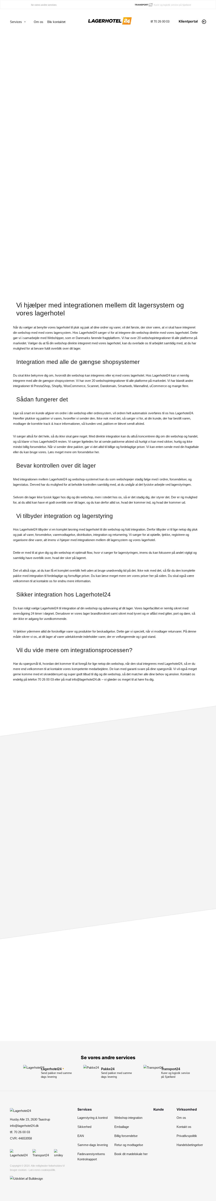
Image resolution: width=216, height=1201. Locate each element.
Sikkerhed (84, 1127)
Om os (38, 22)
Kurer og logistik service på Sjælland (172, 5)
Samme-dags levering (92, 1145)
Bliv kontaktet (56, 22)
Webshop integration (128, 1117)
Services (16, 22)
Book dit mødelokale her (131, 1154)
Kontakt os (184, 1127)
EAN (80, 1136)
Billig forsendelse (126, 1136)
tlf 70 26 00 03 (160, 21)
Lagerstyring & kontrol (92, 1117)
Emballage (121, 1127)
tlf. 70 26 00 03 (132, 1019)
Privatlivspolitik (187, 1136)
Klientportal (188, 21)
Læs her (143, 909)
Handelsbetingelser (190, 1145)
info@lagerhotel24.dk (24, 1125)
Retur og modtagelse (128, 1145)
